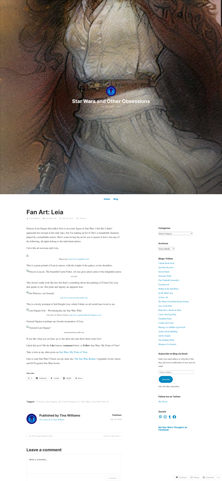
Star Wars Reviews (166, 267)
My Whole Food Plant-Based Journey (173, 301)
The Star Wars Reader (84, 358)
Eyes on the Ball (165, 305)
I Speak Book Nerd (166, 263)
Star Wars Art (50, 218)
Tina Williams (34, 218)
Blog (115, 199)
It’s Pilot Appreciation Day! (39, 436)
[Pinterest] (160, 417)
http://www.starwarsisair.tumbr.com (74, 297)
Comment (113, 478)
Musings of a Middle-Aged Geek (171, 327)
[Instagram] (165, 417)
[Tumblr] (170, 417)
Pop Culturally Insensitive (168, 280)
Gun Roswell (163, 284)
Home (107, 199)
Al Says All (163, 297)
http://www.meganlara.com (79, 259)
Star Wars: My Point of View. (73, 352)
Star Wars (85, 401)
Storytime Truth (164, 275)
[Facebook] (174, 417)
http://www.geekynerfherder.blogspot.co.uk (85, 315)
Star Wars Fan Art (100, 401)
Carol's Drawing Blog (167, 314)
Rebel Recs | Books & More (169, 310)
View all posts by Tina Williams (51, 419)
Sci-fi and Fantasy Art (69, 401)
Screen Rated (163, 271)
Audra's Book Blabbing (168, 331)
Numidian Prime (165, 318)
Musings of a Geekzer (167, 344)
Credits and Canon (166, 322)
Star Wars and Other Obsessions (111, 101)
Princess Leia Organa (46, 401)
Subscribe (166, 379)
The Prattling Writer (166, 340)
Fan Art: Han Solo (112, 436)
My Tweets (162, 401)
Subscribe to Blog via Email (173, 353)
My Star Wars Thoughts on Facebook (172, 428)
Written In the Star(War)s (168, 288)
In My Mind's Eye (165, 293)
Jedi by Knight (164, 335)
